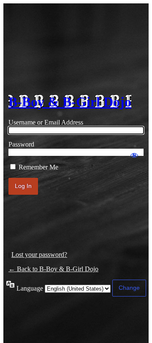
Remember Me (38, 167)
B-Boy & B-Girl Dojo (69, 101)
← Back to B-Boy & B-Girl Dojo (53, 268)
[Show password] (134, 151)
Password (21, 144)
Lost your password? (39, 254)
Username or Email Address (45, 122)
